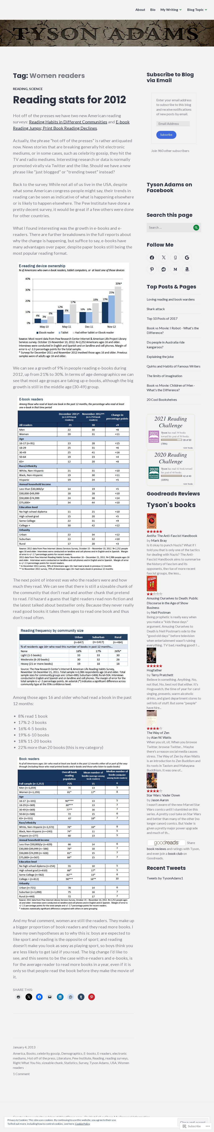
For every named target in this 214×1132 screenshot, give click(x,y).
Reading (20, 89)
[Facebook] (152, 257)
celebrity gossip (48, 1053)
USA (113, 1063)
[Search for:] (174, 227)
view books (188, 447)
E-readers (104, 1053)
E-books (90, 1053)
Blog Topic (195, 9)
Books (31, 1053)
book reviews (156, 849)
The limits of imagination (164, 376)
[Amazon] (187, 269)
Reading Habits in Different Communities (68, 121)
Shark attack (156, 309)
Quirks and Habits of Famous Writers (173, 366)
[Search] (196, 227)
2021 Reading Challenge (170, 422)
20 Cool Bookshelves (162, 399)
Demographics (71, 1053)
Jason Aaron (160, 800)
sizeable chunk (52, 1063)
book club (175, 853)
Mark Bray (159, 540)
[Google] (187, 257)
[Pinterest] (152, 269)
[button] (73, 310)
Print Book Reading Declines (70, 127)
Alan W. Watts (161, 737)
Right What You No (27, 1063)
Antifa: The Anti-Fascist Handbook (172, 536)
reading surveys (116, 1058)
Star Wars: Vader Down (163, 795)
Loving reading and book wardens (171, 299)
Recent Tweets (166, 868)
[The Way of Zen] (152, 717)
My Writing (169, 9)
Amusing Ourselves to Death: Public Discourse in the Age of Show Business (172, 602)
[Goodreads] (175, 257)
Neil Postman (161, 612)
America (19, 1053)
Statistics (71, 1063)
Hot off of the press (41, 1058)
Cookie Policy (82, 1123)
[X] (163, 257)
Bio (152, 9)
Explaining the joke (160, 357)
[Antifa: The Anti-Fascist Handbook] (152, 520)
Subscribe (166, 134)
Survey (83, 1063)
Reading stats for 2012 (69, 100)
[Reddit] (163, 269)
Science (36, 89)
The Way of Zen (158, 733)
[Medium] (175, 269)
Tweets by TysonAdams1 (165, 878)
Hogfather (154, 670)
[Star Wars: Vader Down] (152, 780)
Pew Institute (81, 1058)
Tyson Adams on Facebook (169, 187)
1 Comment (21, 1074)
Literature (64, 1058)
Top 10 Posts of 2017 (162, 318)
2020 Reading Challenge (170, 458)
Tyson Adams (99, 1063)
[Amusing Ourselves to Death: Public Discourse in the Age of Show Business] (152, 583)
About (140, 9)
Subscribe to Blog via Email (170, 77)
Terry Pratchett (162, 675)
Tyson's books (171, 504)
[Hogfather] (151, 655)
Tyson (164, 432)
